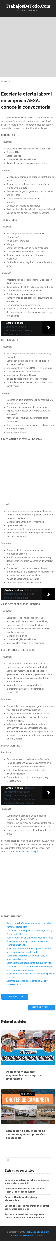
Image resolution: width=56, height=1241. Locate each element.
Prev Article (15, 996)
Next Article (40, 1007)
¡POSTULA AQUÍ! (30, 851)
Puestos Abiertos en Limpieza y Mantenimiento (30, 937)
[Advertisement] (28, 47)
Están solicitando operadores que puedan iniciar (30, 963)
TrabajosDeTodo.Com (28, 6)
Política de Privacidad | (23, 1235)
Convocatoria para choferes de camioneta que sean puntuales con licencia (25, 1134)
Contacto (40, 1235)
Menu (7, 81)
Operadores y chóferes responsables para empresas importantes (24, 1075)
